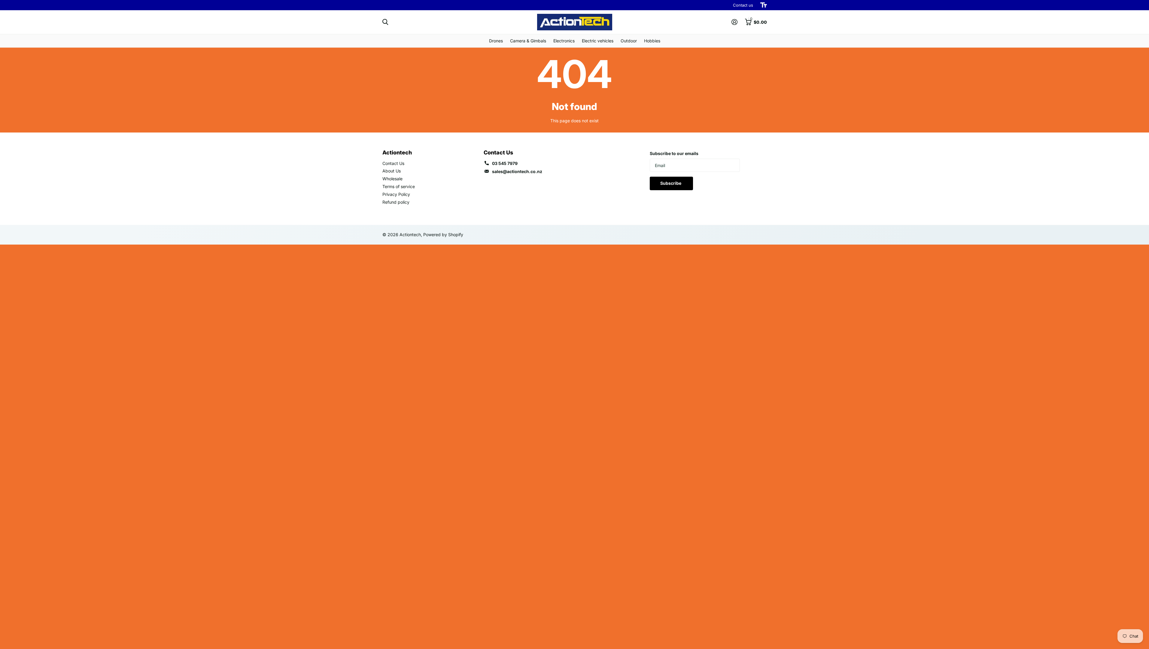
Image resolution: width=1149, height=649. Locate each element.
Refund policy (395, 202)
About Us (391, 170)
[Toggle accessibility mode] (763, 5)
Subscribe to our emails (674, 153)
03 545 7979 (505, 163)
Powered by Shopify (443, 234)
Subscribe (671, 183)
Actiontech (397, 152)
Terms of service (398, 186)
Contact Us (393, 163)
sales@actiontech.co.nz (517, 171)
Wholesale (392, 178)
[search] (385, 22)
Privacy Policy (396, 194)
